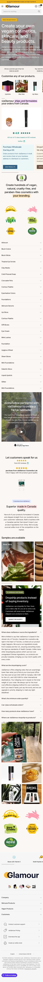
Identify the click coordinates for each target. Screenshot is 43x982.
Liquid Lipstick (7, 375)
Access (9, 1)
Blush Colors (6, 249)
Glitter (4, 382)
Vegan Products (7, 909)
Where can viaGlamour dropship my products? (19, 718)
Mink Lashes (6, 337)
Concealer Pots (7, 281)
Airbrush (5, 243)
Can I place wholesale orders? (12, 705)
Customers (6, 914)
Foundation (6, 344)
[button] (20, 489)
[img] (22, 460)
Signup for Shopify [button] (15, 619)
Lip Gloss (35, 94)
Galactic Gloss (7, 369)
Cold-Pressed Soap (9, 274)
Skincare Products (8, 903)
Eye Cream (5, 331)
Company (5, 897)
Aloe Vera (21, 94)
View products (10, 167)
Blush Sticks (6, 255)
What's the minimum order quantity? (15, 698)
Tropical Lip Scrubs (9, 262)
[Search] (39, 11)
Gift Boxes (5, 325)
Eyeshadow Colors (8, 293)
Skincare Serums (8, 306)
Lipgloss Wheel (7, 350)
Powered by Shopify (30, 969)
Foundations (6, 299)
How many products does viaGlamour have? (18, 711)
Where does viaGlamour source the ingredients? (19, 632)
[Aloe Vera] (18, 561)
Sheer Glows (6, 356)
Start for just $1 (14, 71)
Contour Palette (7, 287)
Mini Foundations (8, 363)
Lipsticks (8, 94)
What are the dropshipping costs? (14, 665)
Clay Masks (6, 268)
